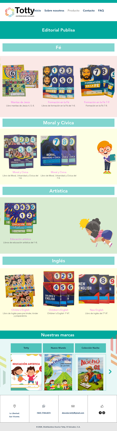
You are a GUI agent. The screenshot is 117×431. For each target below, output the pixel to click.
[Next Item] (110, 371)
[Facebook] (100, 412)
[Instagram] (103, 412)
